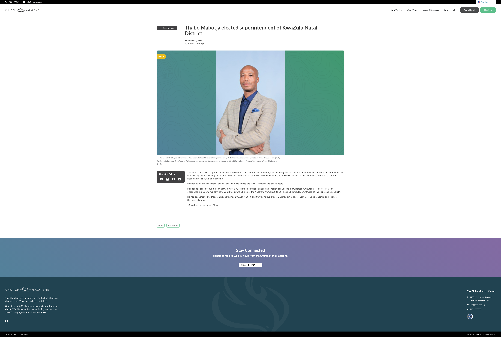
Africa (160, 225)
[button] (161, 179)
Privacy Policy (24, 334)
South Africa (173, 225)
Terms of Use (10, 334)
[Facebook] (6, 321)
